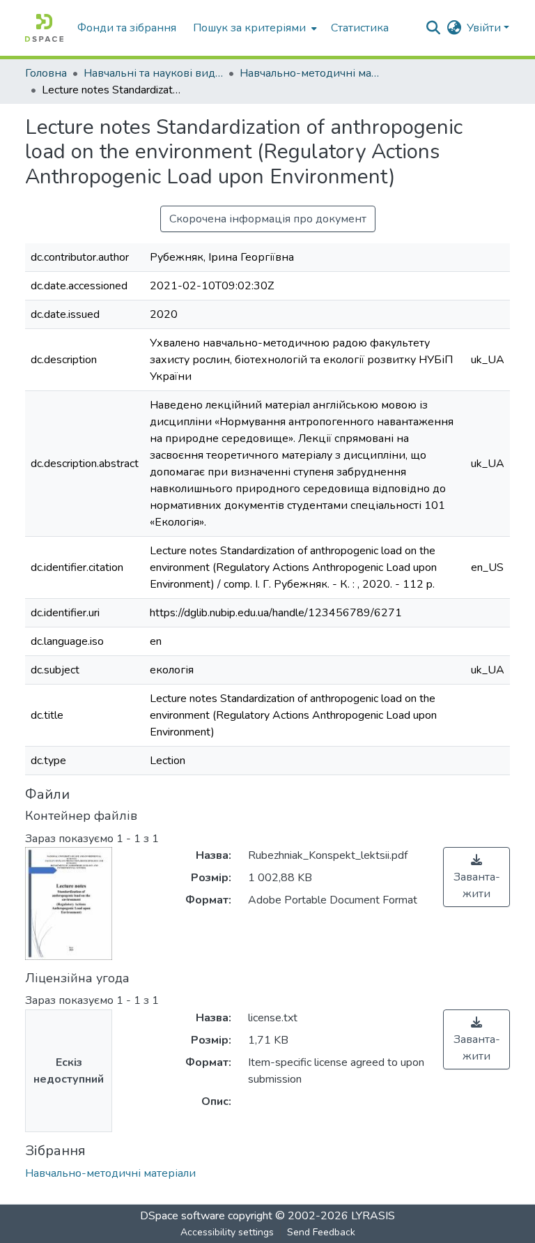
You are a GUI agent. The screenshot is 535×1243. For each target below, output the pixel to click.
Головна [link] (46, 73)
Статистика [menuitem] (360, 28)
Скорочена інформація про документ (267, 219)
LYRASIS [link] (373, 1215)
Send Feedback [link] (321, 1232)
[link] (476, 877)
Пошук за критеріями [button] (249, 28)
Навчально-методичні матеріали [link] (309, 73)
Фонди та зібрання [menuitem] (126, 28)
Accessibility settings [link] (227, 1232)
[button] (44, 28)
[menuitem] (253, 28)
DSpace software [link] (182, 1215)
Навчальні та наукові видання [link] (153, 73)
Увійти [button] (485, 28)
